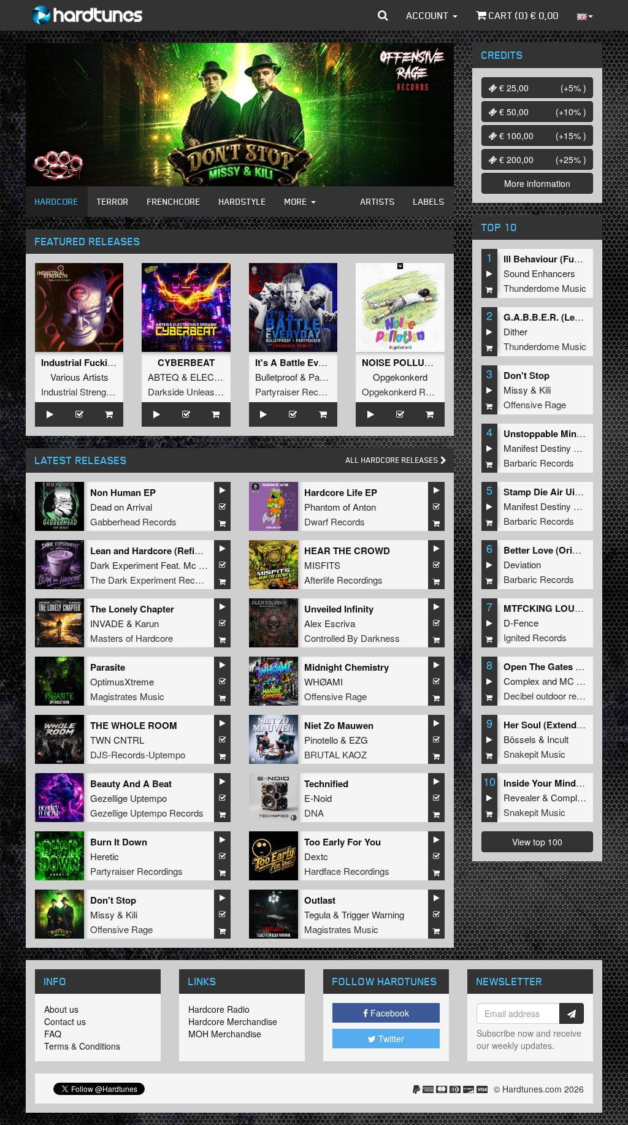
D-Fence (521, 622)
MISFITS (322, 565)
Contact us (65, 1021)
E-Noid (318, 797)
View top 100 (537, 842)
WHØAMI (323, 681)
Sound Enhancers (539, 273)
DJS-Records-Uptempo (137, 754)
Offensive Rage (335, 696)
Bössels (520, 739)
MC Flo (574, 680)
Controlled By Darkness (352, 637)
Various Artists (79, 376)
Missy (102, 914)
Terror (113, 201)
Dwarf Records (334, 521)
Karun (147, 623)
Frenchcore (174, 201)
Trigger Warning (373, 914)
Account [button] (429, 15)
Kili (131, 914)
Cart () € (522, 15)
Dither (515, 331)
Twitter (390, 1038)
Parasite (107, 667)
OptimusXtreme (122, 681)
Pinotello (321, 739)
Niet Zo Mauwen (338, 725)
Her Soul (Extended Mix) (556, 724)
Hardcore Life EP (340, 492)
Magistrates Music (127, 696)
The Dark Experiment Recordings (157, 579)
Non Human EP (123, 492)
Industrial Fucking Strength (99, 362)
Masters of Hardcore (131, 637)
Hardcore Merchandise (232, 1021)
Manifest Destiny (537, 447)
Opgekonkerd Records (407, 391)
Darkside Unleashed (188, 391)
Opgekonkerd (400, 376)
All (393, 460)
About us (61, 1009)
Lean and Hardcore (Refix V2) (153, 550)
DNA (314, 812)
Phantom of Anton (340, 506)
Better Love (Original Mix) (559, 550)
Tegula (317, 914)
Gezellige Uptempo (128, 797)
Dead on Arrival (121, 506)
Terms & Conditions (82, 1046)
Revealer (522, 797)
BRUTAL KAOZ (335, 754)
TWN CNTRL (117, 739)
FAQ (52, 1034)
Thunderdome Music (545, 287)
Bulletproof (276, 376)
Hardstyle (242, 201)
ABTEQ (163, 376)
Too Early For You (342, 842)
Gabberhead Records (133, 521)
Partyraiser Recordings (301, 391)
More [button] (297, 201)
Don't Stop (113, 900)
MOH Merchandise (224, 1034)
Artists (378, 201)
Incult (558, 739)
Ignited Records (535, 637)
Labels (429, 201)
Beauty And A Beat (131, 783)
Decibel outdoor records (551, 695)
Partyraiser (330, 376)
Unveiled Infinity (338, 609)
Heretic (104, 856)
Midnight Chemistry (346, 667)
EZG (358, 739)
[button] (383, 15)
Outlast (319, 900)
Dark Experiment (124, 565)
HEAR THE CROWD (347, 550)
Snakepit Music (534, 753)
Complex (522, 680)
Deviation (522, 564)
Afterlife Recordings (343, 579)
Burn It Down (118, 842)
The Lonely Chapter (132, 609)
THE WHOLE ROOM (133, 725)
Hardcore (56, 201)
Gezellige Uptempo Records (147, 812)
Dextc (316, 856)
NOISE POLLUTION (404, 362)
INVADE (107, 623)
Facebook (388, 1013)
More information (537, 183)
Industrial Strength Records (95, 391)
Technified (326, 783)
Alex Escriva (329, 623)
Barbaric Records (539, 462)
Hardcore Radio (219, 1009)
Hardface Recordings (346, 870)
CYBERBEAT (186, 362)
